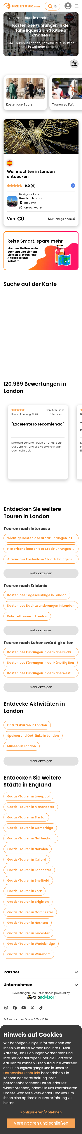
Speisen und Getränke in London (33, 735)
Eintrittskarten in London (27, 725)
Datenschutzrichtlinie (21, 1072)
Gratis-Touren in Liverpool (28, 796)
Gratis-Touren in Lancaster (29, 870)
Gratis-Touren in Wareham (29, 954)
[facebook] (14, 1007)
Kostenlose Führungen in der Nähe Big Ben (40, 662)
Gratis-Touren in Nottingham (30, 838)
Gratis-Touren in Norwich (27, 849)
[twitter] (32, 1007)
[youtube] (23, 1007)
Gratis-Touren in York (24, 891)
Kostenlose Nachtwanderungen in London (40, 605)
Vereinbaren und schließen (41, 1123)
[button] (25, 92)
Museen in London (21, 746)
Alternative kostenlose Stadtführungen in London (43, 559)
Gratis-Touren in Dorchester (30, 912)
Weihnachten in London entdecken (31, 174)
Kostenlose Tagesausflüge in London (36, 595)
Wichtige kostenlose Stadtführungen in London (43, 538)
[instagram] (6, 1007)
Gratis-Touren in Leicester (28, 933)
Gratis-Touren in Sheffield (28, 880)
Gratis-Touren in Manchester (30, 807)
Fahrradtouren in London (27, 616)
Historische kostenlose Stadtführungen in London (43, 549)
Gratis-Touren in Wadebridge (31, 943)
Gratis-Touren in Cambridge (30, 828)
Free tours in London (32, 18)
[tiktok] (41, 1007)
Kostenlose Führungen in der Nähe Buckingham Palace (43, 652)
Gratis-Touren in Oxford (26, 859)
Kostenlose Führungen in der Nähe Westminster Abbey (43, 673)
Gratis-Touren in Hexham (27, 922)
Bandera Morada (31, 198)
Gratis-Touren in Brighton (28, 902)
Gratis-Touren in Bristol (26, 817)
